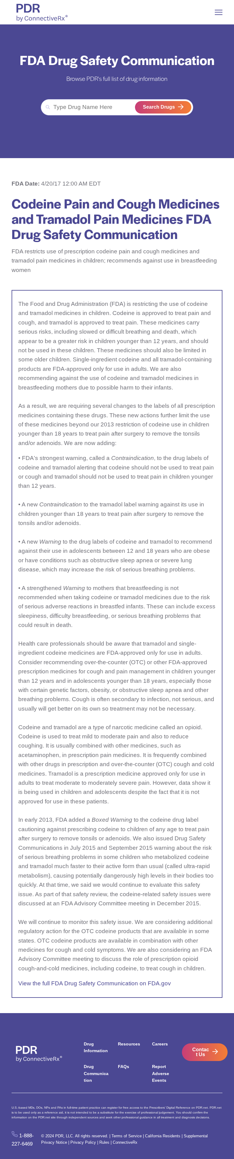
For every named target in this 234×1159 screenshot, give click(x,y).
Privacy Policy (83, 1142)
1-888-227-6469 (23, 1139)
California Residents (162, 1136)
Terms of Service (127, 1136)
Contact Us (200, 1052)
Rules (104, 1142)
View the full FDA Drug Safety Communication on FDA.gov (94, 983)
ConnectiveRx (125, 1142)
